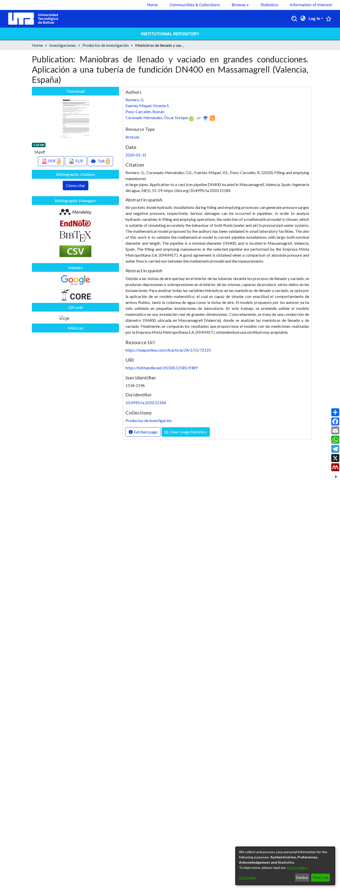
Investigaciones (62, 45)
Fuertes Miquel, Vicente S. (147, 105)
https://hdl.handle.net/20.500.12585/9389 (161, 367)
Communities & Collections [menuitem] (195, 4)
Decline (302, 877)
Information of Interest (311, 4)
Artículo (132, 137)
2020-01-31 (135, 154)
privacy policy (296, 867)
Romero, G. (134, 99)
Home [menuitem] (152, 4)
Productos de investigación (105, 45)
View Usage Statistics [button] (188, 431)
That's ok (320, 877)
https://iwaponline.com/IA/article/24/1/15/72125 (168, 350)
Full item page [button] (145, 431)
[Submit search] (294, 18)
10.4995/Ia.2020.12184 (145, 402)
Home (37, 45)
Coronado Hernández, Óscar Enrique (156, 117)
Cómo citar (75, 185)
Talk (101, 160)
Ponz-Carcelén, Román (144, 111)
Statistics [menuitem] (269, 4)
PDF (52, 160)
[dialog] (285, 866)
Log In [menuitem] (314, 18)
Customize (247, 877)
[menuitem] (240, 5)
